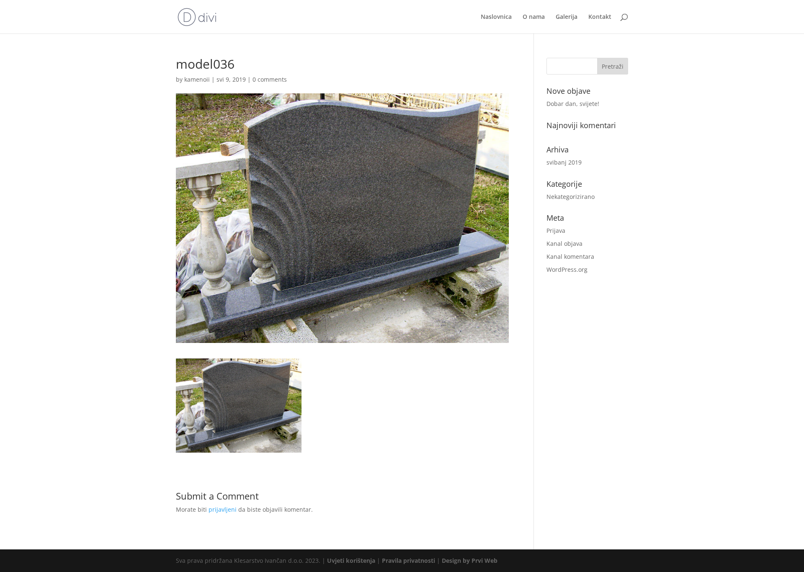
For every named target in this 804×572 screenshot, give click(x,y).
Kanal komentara (570, 256)
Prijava (555, 230)
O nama (534, 17)
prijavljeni (223, 509)
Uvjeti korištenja (351, 560)
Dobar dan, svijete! (572, 104)
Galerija (566, 17)
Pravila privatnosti (408, 560)
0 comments (270, 79)
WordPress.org (567, 269)
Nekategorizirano (570, 197)
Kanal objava (564, 243)
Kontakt (599, 17)
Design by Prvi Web (469, 560)
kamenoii (197, 79)
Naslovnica (496, 17)
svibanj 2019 (564, 162)
